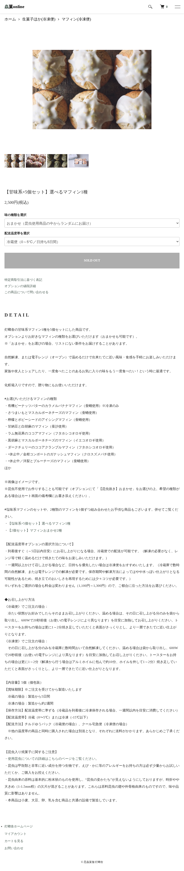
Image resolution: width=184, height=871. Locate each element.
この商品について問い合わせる (26, 292)
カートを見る (13, 841)
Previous (39, 89)
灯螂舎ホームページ (18, 826)
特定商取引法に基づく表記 (23, 279)
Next (144, 89)
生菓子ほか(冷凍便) (38, 19)
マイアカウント (15, 834)
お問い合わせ (13, 848)
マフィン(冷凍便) (76, 19)
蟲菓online (14, 6)
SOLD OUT (92, 260)
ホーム (10, 19)
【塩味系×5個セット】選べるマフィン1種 (39, 523)
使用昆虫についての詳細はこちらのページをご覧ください (51, 758)
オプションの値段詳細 (20, 286)
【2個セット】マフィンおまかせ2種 (35, 530)
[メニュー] (177, 6)
